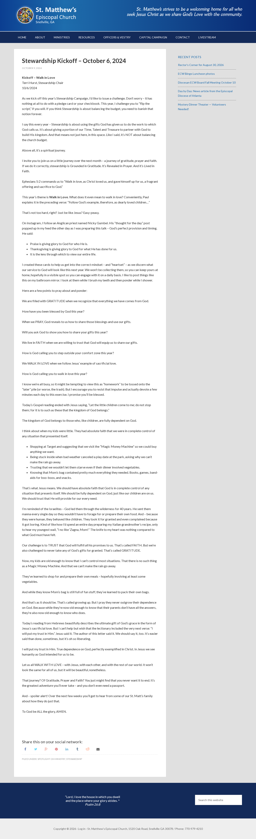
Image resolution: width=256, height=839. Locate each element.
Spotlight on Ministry (51, 758)
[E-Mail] (98, 749)
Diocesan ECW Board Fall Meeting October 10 (207, 82)
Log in (81, 828)
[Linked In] (67, 749)
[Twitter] (35, 749)
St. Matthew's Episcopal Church (48, 14)
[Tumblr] (77, 749)
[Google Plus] (46, 749)
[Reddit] (87, 749)
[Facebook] (25, 749)
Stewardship (74, 758)
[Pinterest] (56, 749)
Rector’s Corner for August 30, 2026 (201, 65)
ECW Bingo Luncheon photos (196, 73)
